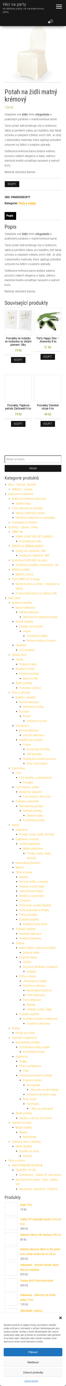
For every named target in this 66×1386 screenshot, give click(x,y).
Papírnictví (22, 1056)
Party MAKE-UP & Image (26, 579)
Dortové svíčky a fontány (41, 640)
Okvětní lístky (23, 503)
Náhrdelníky (29, 1137)
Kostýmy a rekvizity (34, 985)
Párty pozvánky (28, 914)
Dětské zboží (19, 655)
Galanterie (21, 830)
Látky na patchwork (41, 1108)
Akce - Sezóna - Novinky (22, 484)
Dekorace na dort (37, 721)
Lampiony (24, 900)
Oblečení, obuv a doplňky (26, 1141)
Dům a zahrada (21, 692)
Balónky (23, 877)
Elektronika (18, 768)
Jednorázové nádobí (31, 891)
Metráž (20, 867)
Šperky (23, 1132)
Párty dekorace (32, 1000)
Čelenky (27, 1156)
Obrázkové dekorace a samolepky (35, 517)
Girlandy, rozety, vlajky (32, 886)
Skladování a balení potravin (39, 759)
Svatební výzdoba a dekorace (40, 1018)
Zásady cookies (31, 1381)
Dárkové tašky (35, 815)
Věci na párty (14, 4)
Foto (18, 773)
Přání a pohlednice (30, 1066)
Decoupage (33, 1085)
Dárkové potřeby (32, 811)
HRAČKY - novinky (22, 489)
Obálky (23, 1061)
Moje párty (14, 598)
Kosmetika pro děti (30, 541)
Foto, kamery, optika (27, 787)
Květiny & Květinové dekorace (29, 499)
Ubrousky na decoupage (44, 1089)
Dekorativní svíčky (33, 707)
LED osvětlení (27, 650)
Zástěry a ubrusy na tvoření (35, 1118)
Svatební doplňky (29, 919)
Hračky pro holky (25, 1033)
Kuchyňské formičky (38, 749)
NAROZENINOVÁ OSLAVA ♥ (27, 1165)
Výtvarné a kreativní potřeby (35, 1075)
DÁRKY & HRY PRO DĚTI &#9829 (34, 536)
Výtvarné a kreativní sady (41, 1094)
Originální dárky (28, 957)
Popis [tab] (9, 215)
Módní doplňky (24, 1127)
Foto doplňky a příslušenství (35, 777)
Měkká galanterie (33, 848)
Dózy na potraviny (37, 763)
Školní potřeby (24, 683)
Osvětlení (21, 645)
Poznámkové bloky (34, 820)
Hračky (19, 659)
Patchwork (33, 1104)
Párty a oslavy (27, 203)
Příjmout (33, 1352)
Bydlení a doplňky (22, 603)
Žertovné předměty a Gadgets (40, 967)
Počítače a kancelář (27, 801)
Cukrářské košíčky (37, 636)
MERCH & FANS (21, 569)
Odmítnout (33, 1362)
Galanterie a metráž (27, 839)
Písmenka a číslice (30, 688)
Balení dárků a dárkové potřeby (37, 948)
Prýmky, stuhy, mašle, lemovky (36, 834)
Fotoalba (28, 782)
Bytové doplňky (24, 621)
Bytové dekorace (25, 607)
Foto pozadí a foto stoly (37, 796)
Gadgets (31, 971)
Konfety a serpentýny (31, 896)
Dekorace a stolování (20, 494)
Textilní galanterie (29, 844)
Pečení (27, 631)
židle (25, 114)
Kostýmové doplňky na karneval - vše (37, 565)
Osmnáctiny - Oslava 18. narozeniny (40, 1175)
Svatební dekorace (30, 934)
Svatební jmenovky (30, 938)
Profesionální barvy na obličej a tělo (36, 593)
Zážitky (27, 962)
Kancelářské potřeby (31, 806)
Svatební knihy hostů (35, 924)
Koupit (12, 184)
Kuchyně (24, 711)
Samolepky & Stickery (24, 522)
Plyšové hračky (28, 664)
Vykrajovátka (34, 754)
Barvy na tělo (30, 678)
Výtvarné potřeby (29, 673)
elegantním (42, 114)
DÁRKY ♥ (17, 532)
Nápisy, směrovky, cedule (30, 513)
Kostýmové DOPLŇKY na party (29, 560)
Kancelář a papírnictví (24, 1038)
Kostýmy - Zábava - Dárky (23, 527)
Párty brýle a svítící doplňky (35, 905)
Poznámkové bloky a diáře (34, 1047)
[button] (60, 1318)
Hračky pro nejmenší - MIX (31, 551)
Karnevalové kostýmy (28, 863)
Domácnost (22, 726)
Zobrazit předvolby (33, 1372)
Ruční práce (30, 1099)
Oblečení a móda (21, 1122)
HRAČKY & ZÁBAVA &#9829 (27, 546)
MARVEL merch (24, 574)
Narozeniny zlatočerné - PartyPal (38, 1189)
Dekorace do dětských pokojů (40, 617)
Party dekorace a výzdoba (27, 508)
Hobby (15, 825)
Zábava (20, 943)
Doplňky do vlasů (29, 1151)
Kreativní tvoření (25, 669)
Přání (26, 1071)
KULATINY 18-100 (26, 1170)
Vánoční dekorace (33, 735)
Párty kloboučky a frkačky (34, 910)
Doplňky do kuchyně (31, 626)
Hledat (33, 468)
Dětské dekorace (29, 612)
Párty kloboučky (36, 995)
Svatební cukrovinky (38, 1023)
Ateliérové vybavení (30, 792)
